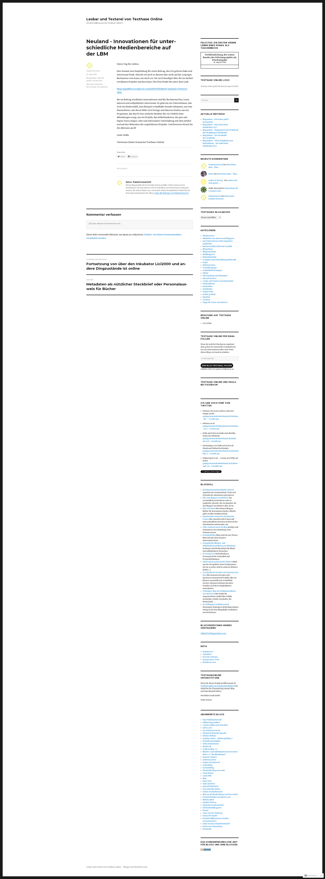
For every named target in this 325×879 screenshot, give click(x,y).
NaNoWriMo (207, 289)
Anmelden (207, 654)
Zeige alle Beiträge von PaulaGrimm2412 (172, 193)
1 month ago (216, 441)
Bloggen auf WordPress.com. (135, 867)
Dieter (211, 174)
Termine (206, 300)
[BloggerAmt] (220, 850)
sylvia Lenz (207, 728)
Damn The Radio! (210, 816)
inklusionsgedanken (211, 722)
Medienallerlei (209, 284)
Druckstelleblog (209, 535)
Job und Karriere (209, 278)
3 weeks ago (214, 419)
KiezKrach (207, 746)
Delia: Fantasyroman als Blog (215, 527)
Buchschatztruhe (209, 257)
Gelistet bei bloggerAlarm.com (213, 633)
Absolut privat (208, 236)
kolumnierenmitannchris (213, 805)
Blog (204, 778)
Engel (205, 262)
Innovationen (102, 87)
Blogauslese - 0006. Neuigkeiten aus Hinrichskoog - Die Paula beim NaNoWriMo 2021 (218, 143)
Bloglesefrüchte (209, 252)
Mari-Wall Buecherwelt (212, 720)
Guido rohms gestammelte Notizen (217, 562)
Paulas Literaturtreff (211, 762)
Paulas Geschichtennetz (213, 792)
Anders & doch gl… (216, 180)
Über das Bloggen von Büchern (215, 498)
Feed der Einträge (210, 657)
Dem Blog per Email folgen (217, 365)
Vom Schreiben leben (211, 789)
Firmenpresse (209, 554)
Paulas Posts (208, 292)
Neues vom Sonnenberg (213, 826)
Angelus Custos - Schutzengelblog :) (217, 738)
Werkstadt (207, 829)
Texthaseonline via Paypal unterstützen (217, 686)
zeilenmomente (209, 760)
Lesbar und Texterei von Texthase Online (124, 19)
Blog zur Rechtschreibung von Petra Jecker (220, 794)
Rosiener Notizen (210, 757)
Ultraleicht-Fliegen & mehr (214, 770)
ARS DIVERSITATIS (210, 786)
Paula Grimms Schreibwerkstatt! (216, 824)
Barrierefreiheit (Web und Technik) (217, 246)
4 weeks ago (214, 429)
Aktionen (90, 84)
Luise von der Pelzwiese (213, 813)
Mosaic (206, 810)
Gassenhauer (208, 773)
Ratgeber (206, 297)
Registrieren (208, 652)
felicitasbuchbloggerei (212, 808)
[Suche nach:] (217, 100)
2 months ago (216, 466)
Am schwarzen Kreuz (211, 730)
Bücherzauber (208, 800)
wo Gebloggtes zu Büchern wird (216, 604)
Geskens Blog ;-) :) (210, 749)
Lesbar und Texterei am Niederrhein (218, 281)
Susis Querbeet (209, 784)
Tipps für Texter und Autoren (215, 302)
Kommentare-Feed (211, 660)
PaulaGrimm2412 (93, 71)
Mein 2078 (207, 781)
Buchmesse (91, 87)
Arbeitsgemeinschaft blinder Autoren (218, 490)
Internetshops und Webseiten (215, 276)
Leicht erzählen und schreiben (215, 725)
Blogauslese (91, 78)
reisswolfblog (208, 768)
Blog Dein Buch (209, 508)
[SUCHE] (236, 100)
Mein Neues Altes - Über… (227, 174)
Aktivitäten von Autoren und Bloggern (218, 238)
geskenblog (208, 765)
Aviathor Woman (209, 802)
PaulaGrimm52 (214, 196)
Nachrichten (208, 286)
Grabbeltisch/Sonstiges (212, 270)
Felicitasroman (209, 265)
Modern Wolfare (209, 736)
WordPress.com (209, 662)
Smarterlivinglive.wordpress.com (217, 797)
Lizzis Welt (207, 776)
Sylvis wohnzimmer (211, 744)
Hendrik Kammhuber (212, 741)
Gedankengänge (210, 268)
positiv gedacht (209, 294)
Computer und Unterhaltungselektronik (219, 260)
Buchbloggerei (209, 254)
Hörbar (206, 273)
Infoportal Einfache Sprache (214, 733)
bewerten (99, 84)
